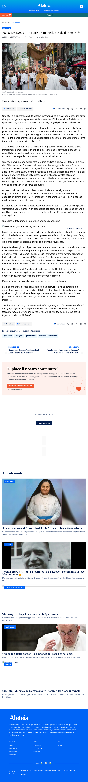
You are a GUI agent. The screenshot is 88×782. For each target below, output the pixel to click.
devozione (16, 23)
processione (31, 336)
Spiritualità (6, 23)
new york (19, 336)
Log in (51, 414)
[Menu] (14, 6)
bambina (8, 664)
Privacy (23, 774)
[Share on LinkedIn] (72, 109)
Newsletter (37, 745)
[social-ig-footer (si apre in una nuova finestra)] (51, 763)
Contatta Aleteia (69, 770)
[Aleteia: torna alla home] (44, 5)
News (11, 745)
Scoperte (12, 755)
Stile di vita (13, 748)
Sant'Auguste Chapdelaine (51, 10)
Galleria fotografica (74, 228)
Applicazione (37, 748)
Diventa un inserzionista (52, 770)
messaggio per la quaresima (14, 587)
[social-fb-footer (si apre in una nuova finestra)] (42, 763)
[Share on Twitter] (76, 109)
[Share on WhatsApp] (85, 109)
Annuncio (36, 752)
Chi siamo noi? (26, 770)
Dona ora (5, 15)
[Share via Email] (81, 109)
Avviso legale (38, 770)
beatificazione (9, 481)
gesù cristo (8, 336)
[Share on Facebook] (68, 109)
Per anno (60, 745)
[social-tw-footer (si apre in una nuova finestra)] (46, 763)
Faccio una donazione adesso (18, 385)
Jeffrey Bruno (28, 37)
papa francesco (10, 627)
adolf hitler (8, 545)
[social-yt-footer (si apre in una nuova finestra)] (37, 763)
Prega (49, 15)
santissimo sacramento (48, 336)
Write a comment (44, 423)
